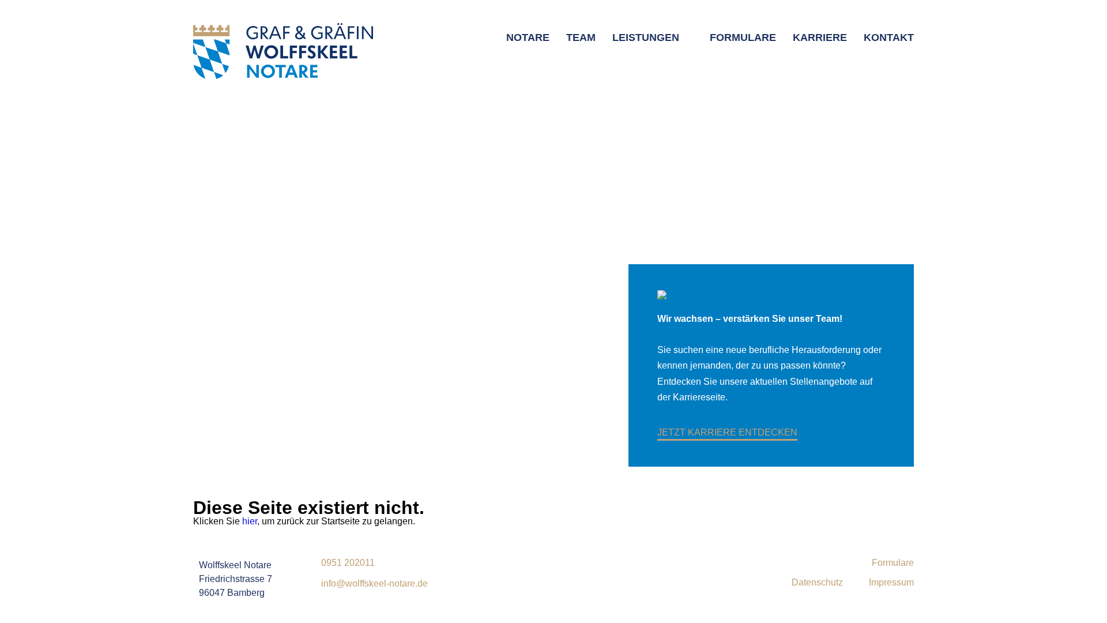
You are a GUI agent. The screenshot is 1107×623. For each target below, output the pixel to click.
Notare (527, 37)
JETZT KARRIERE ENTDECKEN (727, 432)
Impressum (891, 582)
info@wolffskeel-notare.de (374, 583)
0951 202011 (348, 563)
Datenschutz (817, 582)
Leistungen (645, 37)
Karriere (820, 37)
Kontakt (889, 37)
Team (581, 37)
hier (249, 521)
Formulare (743, 37)
